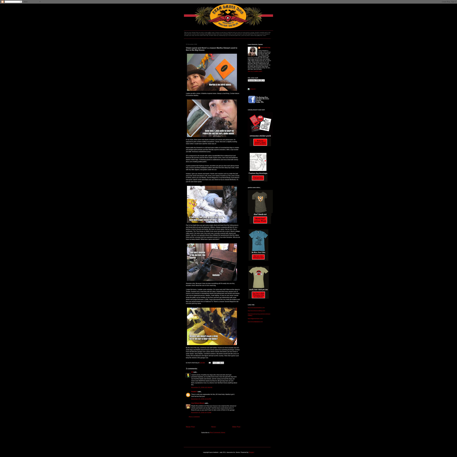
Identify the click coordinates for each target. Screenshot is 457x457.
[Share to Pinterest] (223, 363)
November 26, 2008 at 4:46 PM (201, 412)
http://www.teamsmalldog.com (256, 310)
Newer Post (190, 427)
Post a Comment (194, 417)
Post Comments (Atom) (217, 432)
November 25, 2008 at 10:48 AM (201, 387)
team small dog (265, 47)
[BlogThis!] (216, 363)
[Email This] (214, 363)
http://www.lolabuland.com (255, 321)
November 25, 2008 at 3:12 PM (201, 399)
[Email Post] (209, 363)
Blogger (251, 452)
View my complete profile (255, 71)
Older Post (236, 427)
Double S (194, 391)
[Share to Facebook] (220, 363)
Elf (192, 372)
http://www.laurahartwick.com (256, 307)
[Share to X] (218, 363)
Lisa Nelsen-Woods (197, 403)
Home (213, 427)
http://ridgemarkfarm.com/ (255, 318)
